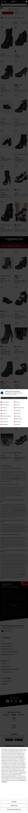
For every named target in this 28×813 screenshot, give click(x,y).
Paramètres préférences (14, 809)
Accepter (14, 801)
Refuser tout (14, 805)
